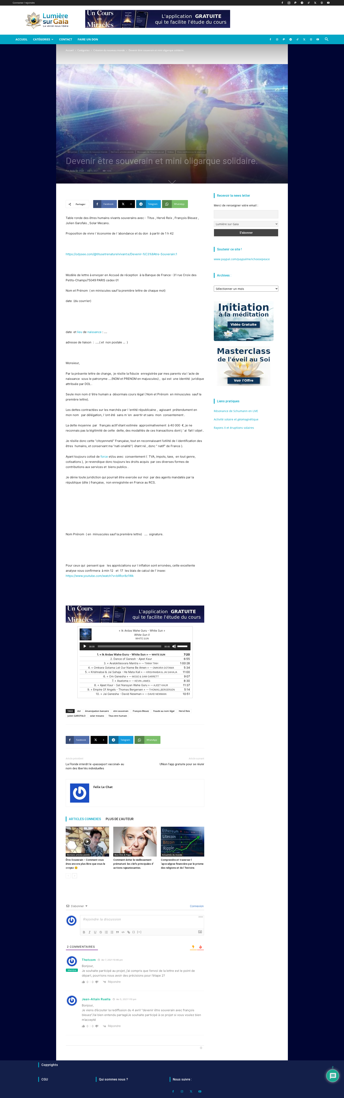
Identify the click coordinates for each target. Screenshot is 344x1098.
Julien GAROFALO (76, 715)
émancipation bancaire (97, 710)
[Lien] (128, 932)
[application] (135, 646)
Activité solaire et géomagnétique (236, 419)
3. (131, 663)
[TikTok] (309, 3)
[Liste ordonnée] (106, 932)
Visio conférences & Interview (191, 151)
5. (131, 672)
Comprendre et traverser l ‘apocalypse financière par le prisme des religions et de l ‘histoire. (182, 863)
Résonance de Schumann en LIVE (236, 411)
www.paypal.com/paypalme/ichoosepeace (242, 259)
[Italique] (89, 932)
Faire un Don (88, 39)
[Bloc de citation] (117, 932)
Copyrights (49, 1065)
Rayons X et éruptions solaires (234, 428)
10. (131, 694)
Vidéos (170, 151)
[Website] (322, 3)
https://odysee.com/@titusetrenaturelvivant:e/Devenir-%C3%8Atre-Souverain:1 (121, 254)
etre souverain (120, 710)
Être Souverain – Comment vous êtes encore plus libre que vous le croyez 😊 (85, 863)
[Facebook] (282, 3)
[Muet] (174, 646)
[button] (326, 40)
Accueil (21, 39)
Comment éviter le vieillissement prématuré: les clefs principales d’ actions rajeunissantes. (133, 863)
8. (131, 685)
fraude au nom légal (163, 710)
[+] (139, 931)
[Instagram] (289, 3)
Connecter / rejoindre (24, 2)
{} (133, 931)
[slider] (183, 646)
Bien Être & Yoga (122, 854)
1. (131, 654)
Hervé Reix (184, 710)
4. (131, 667)
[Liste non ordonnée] (112, 932)
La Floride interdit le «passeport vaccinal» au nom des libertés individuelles (95, 766)
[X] (315, 3)
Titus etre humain (117, 715)
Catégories (41, 39)
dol (79, 710)
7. (131, 680)
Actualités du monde (172, 854)
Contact (65, 39)
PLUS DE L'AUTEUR (120, 819)
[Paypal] (295, 3)
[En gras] (84, 932)
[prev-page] (68, 875)
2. (131, 658)
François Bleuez (141, 710)
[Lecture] (85, 646)
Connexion (196, 906)
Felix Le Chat (77, 170)
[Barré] (101, 932)
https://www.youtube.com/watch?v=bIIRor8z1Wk (100, 576)
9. (131, 689)
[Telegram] (302, 3)
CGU (44, 1079)
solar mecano (97, 715)
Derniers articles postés (122, 151)
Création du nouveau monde (109, 50)
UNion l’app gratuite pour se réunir (182, 764)
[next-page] (74, 875)
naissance (94, 332)
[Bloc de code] (123, 932)
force (104, 456)
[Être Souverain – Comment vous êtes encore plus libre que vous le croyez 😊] (87, 842)
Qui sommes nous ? (113, 1079)
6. (131, 676)
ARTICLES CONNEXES (85, 819)
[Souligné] (95, 932)
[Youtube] (328, 3)
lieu (79, 332)
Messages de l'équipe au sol (150, 151)
